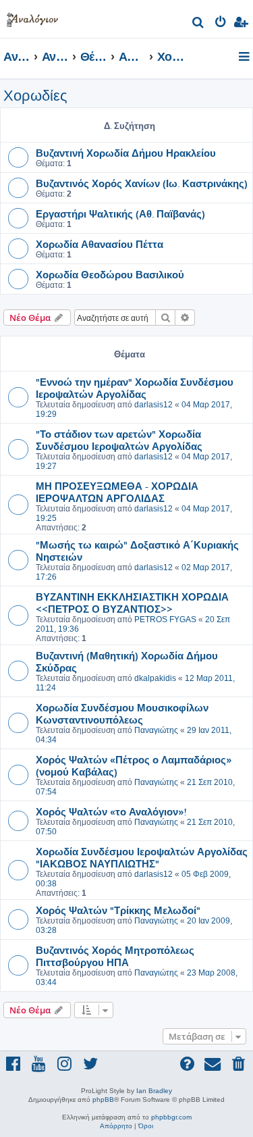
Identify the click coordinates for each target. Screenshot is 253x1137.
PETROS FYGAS (165, 619)
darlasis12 (153, 404)
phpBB (103, 1099)
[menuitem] (198, 24)
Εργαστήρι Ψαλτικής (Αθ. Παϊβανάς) (120, 213)
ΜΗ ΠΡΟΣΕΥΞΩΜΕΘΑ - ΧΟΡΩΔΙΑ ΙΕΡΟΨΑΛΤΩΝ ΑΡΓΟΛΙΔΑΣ (117, 492)
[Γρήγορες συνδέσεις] (245, 57)
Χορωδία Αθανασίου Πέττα (99, 244)
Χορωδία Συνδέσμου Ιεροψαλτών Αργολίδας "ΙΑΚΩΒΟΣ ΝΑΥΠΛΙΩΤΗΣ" (142, 857)
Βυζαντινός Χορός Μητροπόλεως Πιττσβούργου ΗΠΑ (115, 956)
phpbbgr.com (171, 1117)
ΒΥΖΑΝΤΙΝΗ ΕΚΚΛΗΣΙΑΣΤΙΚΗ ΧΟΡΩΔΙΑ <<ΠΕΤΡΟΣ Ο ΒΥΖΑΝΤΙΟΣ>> (132, 602)
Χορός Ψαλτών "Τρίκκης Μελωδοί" (118, 910)
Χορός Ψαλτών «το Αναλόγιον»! (111, 811)
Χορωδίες (35, 95)
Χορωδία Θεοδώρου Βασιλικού (110, 274)
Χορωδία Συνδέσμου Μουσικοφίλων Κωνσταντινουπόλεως (122, 713)
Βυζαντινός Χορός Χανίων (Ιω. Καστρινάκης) (142, 183)
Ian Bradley (154, 1090)
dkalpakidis (155, 678)
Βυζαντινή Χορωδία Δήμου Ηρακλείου (126, 153)
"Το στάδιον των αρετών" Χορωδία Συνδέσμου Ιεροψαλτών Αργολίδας (119, 440)
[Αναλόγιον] (32, 17)
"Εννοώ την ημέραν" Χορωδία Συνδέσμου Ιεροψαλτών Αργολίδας (134, 388)
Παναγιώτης (156, 730)
